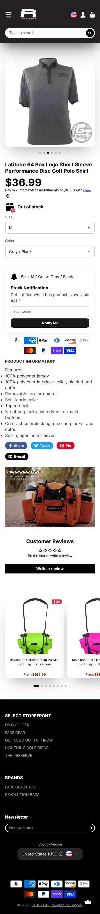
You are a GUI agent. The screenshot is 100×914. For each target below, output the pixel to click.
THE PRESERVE (18, 755)
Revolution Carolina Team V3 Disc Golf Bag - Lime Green (34, 637)
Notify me (50, 323)
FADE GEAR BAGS (20, 787)
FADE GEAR (15, 732)
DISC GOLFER (17, 725)
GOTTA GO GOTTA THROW (29, 740)
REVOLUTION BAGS (22, 794)
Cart (92, 15)
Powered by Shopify (66, 905)
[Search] (90, 33)
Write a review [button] (50, 568)
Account (83, 15)
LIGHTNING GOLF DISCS (27, 747)
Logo (28, 15)
